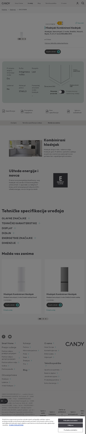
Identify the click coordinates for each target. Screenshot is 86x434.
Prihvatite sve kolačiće (70, 420)
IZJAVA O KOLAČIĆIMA (16, 425)
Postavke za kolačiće (70, 430)
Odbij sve (70, 425)
